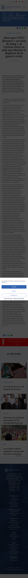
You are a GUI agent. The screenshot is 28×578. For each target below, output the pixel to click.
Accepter (14, 286)
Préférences (14, 295)
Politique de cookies (8, 298)
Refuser (14, 291)
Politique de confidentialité (18, 298)
